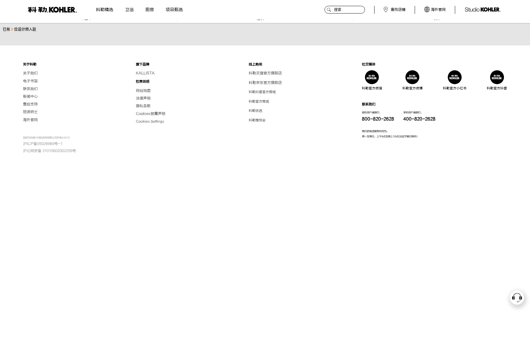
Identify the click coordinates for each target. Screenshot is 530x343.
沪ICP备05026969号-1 (43, 144)
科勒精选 (104, 9)
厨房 (149, 9)
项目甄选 (174, 9)
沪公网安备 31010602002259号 (49, 151)
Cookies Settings (150, 121)
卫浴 (129, 9)
